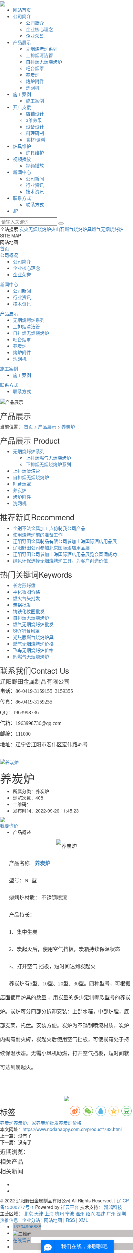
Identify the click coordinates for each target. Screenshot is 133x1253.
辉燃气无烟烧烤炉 (31, 656)
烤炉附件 (35, 81)
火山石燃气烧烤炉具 (71, 229)
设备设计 (35, 126)
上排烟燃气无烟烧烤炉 (48, 457)
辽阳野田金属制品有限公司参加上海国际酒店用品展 (65, 541)
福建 (100, 1213)
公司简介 (22, 16)
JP (15, 211)
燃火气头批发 (26, 598)
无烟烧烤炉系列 (41, 48)
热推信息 (9, 1220)
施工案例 (22, 94)
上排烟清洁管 (39, 55)
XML (83, 1220)
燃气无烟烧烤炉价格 (33, 643)
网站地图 (53, 1220)
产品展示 (22, 42)
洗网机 (32, 87)
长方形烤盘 (24, 585)
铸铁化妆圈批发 (29, 611)
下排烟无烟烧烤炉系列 (48, 464)
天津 (38, 1213)
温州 (80, 1213)
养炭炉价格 (70, 1122)
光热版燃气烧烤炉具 (33, 637)
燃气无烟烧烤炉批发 (33, 624)
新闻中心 (22, 172)
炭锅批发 (22, 604)
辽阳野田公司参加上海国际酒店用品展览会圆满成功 (65, 554)
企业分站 (31, 1220)
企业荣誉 (35, 35)
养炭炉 (32, 74)
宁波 (69, 1213)
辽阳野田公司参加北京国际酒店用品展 (51, 547)
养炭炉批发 (47, 1122)
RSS (70, 1220)
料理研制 (35, 133)
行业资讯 (35, 185)
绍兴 (90, 1213)
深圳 (121, 1213)
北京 (28, 1213)
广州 (111, 1213)
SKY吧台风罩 (26, 630)
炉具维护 (22, 146)
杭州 (59, 1213)
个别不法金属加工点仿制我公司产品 (49, 528)
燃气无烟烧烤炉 (107, 229)
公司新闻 (35, 178)
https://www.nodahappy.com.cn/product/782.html (72, 1129)
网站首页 (22, 9)
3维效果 (34, 120)
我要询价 (9, 825)
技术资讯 (35, 191)
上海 (49, 1213)
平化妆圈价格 (26, 591)
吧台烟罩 (35, 68)
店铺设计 (35, 113)
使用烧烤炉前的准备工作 (38, 534)
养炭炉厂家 (25, 1122)
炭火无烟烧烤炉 (35, 229)
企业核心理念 (39, 29)
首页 (4, 248)
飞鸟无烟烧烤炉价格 (33, 650)
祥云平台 (70, 1207)
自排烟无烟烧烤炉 (44, 61)
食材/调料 (35, 139)
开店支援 (22, 107)
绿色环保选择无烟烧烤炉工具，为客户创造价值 (60, 560)
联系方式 (22, 198)
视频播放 (22, 159)
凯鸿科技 (113, 1207)
